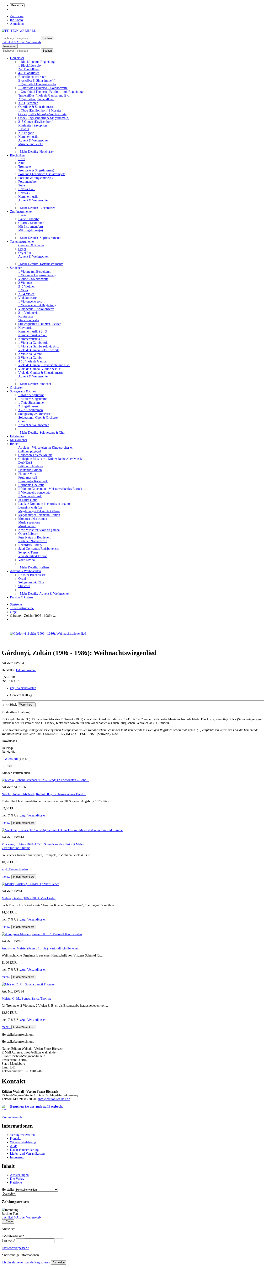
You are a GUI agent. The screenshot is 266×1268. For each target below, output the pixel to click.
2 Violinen (25, 282)
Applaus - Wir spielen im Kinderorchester (45, 447)
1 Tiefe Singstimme (31, 402)
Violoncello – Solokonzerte (36, 309)
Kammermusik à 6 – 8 (32, 339)
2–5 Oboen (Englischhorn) (35, 121)
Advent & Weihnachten (33, 140)
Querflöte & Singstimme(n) (36, 106)
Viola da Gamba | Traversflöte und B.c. (44, 365)
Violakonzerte (27, 297)
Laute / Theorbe (28, 219)
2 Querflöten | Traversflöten (36, 99)
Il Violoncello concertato (34, 492)
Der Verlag (17, 1178)
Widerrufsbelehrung (23, 1142)
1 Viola (23, 290)
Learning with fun (30, 507)
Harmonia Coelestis (31, 485)
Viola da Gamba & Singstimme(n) (40, 372)
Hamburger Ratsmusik (33, 481)
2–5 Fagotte (26, 133)
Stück (13, 704)
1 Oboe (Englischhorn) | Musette (39, 110)
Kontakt (15, 1138)
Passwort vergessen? (15, 1248)
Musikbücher (18, 440)
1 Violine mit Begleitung (34, 271)
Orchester (16, 387)
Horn (21, 159)
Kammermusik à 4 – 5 (32, 335)
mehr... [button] (6, 822)
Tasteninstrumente (22, 241)
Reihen (14, 443)
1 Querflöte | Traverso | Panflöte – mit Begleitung (50, 91)
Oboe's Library (28, 533)
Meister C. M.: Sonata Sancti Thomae (26, 998)
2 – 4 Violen (26, 294)
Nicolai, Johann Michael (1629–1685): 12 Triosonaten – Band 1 (44, 794)
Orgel (22, 249)
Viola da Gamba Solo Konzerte (38, 350)
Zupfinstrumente (21, 211)
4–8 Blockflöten (28, 73)
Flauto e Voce (27, 473)
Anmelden (17, 23)
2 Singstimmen (28, 406)
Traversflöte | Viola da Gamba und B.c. (44, 95)
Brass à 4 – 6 (26, 189)
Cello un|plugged (29, 451)
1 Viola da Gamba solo (33, 342)
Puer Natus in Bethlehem (34, 537)
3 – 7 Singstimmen (30, 410)
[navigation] (10, 1213)
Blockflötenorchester (32, 76)
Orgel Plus (25, 252)
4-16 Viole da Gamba (32, 361)
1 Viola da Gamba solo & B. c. (38, 346)
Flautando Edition (30, 470)
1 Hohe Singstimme (31, 395)
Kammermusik (28, 136)
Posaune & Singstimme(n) (35, 178)
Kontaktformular (12, 1117)
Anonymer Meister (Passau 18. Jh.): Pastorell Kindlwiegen (40, 948)
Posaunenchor (27, 181)
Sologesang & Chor (23, 391)
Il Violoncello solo (30, 496)
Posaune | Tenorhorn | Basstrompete (41, 174)
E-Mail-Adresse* (13, 1236)
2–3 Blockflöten (28, 69)
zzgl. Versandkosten (23, 688)
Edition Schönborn (30, 466)
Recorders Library (30, 545)
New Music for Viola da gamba (39, 530)
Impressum (17, 1157)
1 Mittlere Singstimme (32, 399)
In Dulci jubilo (27, 500)
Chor (21, 421)
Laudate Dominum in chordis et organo (44, 503)
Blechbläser (17, 155)
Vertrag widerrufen (22, 1134)
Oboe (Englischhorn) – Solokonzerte (42, 114)
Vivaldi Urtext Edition (32, 556)
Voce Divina (26, 560)
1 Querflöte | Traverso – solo (37, 84)
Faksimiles (17, 436)
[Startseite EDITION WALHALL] (19, 30)
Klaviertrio (25, 327)
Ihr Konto (16, 20)
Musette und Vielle (30, 144)
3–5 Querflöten (28, 103)
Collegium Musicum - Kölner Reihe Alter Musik (50, 458)
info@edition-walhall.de (54, 1099)
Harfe (22, 215)
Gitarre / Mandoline (31, 223)
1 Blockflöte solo (29, 65)
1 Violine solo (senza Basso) (36, 275)
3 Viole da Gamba (30, 357)
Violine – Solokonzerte (33, 279)
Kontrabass (25, 316)
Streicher (16, 267)
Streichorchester (28, 320)
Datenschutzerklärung (24, 1149)
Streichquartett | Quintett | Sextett (39, 324)
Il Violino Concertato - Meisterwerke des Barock (50, 488)
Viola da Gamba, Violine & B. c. (39, 369)
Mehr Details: (36, 151)
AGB (13, 1146)
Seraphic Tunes (28, 552)
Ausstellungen (19, 1175)
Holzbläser (17, 58)
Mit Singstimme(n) (30, 230)
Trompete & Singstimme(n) (36, 170)
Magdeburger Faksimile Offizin (39, 511)
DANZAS (25, 462)
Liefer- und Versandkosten (27, 1153)
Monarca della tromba (32, 518)
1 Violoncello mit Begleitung (37, 305)
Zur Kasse (16, 16)
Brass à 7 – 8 (26, 193)
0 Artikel (8, 42)
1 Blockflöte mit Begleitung (36, 61)
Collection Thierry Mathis (35, 455)
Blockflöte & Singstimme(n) (36, 80)
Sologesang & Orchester (34, 414)
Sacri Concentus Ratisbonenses (38, 548)
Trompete (24, 166)
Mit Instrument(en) (30, 226)
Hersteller (8, 1189)
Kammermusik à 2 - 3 (32, 331)
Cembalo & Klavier (31, 245)
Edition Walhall (26, 670)
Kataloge (16, 1182)
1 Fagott (23, 129)
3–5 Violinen (26, 286)
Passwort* (8, 1240)
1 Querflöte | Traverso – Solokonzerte (43, 88)
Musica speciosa (29, 522)
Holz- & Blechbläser (31, 575)
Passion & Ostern (21, 597)
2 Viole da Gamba (30, 354)
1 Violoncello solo (30, 301)
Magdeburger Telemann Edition (39, 515)
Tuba (21, 185)
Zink (21, 163)
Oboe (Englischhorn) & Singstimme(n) (43, 118)
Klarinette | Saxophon (32, 125)
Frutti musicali (27, 477)
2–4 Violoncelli (28, 312)
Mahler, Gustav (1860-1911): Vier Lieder (28, 898)
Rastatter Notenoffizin (32, 541)
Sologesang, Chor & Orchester (38, 417)
